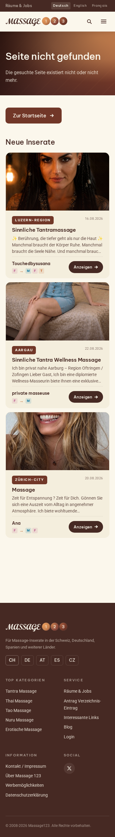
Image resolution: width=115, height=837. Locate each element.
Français (100, 5)
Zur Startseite (29, 115)
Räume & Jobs (19, 5)
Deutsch (61, 5)
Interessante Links (81, 717)
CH (12, 660)
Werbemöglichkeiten (25, 785)
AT (42, 660)
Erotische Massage (24, 729)
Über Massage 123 (23, 775)
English (80, 5)
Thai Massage (19, 700)
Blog (68, 727)
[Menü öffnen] (103, 21)
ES (57, 660)
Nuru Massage (19, 719)
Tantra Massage (21, 691)
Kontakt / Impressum (26, 766)
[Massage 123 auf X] (69, 768)
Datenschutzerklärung (27, 795)
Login (69, 736)
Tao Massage (18, 710)
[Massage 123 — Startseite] (36, 21)
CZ (72, 660)
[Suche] (89, 21)
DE (27, 660)
